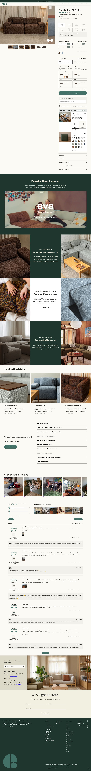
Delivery (68, 728)
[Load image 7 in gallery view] (44, 47)
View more (10, 447)
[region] (58, 510)
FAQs (67, 724)
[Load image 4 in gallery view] (27, 47)
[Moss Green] (76, 144)
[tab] (66, 44)
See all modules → (83, 89)
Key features (61, 155)
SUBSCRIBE (46, 713)
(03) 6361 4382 (80, 723)
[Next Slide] (82, 510)
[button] (19, 507)
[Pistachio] (73, 144)
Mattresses (69, 735)
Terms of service (67, 768)
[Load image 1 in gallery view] (10, 47)
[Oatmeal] (82, 144)
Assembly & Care (70, 731)
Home (60, 7)
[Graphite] (79, 147)
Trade (67, 751)
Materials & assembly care (64, 162)
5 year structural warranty (64, 169)
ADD (74, 130)
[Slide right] (51, 40)
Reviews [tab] (10, 516)
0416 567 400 (13, 676)
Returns (68, 730)
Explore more (45, 307)
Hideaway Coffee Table (76, 114)
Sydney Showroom (50, 726)
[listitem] (62, 25)
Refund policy (53, 768)
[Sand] (84, 141)
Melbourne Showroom (48, 728)
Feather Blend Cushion (75, 134)
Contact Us (48, 738)
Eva (49, 768)
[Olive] (76, 147)
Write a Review (79, 519)
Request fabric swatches (82, 50)
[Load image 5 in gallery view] (33, 47)
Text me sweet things (9, 726)
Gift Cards (68, 745)
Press (47, 736)
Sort (73, 523)
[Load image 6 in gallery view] (38, 47)
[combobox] (60, 101)
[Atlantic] (84, 144)
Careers (47, 734)
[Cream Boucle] (82, 147)
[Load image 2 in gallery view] (16, 47)
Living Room (64, 7)
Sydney (74, 106)
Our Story (48, 724)
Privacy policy (59, 768)
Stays (67, 726)
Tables (68, 743)
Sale (67, 747)
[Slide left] (48, 40)
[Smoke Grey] (79, 144)
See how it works (83, 69)
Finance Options (70, 733)
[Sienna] (79, 141)
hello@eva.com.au (70, 597)
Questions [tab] (16, 516)
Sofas (69, 7)
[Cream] (82, 141)
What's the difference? (82, 41)
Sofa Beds (68, 739)
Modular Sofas (69, 741)
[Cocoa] (73, 141)
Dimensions (61, 158)
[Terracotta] (73, 147)
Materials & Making (48, 732)
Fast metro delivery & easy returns (66, 166)
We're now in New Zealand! (50, 741)
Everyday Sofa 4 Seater (13, 538)
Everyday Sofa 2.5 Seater (14, 615)
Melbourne (79, 106)
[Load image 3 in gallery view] (21, 47)
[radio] (65, 77)
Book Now (19, 685)
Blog (67, 749)
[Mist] (76, 141)
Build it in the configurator (67, 35)
